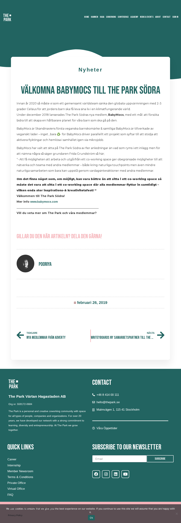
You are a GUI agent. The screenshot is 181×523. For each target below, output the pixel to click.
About (158, 16)
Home (86, 16)
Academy (134, 16)
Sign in (175, 16)
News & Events (146, 16)
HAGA (102, 16)
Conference (123, 16)
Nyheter (90, 70)
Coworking (111, 16)
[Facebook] (96, 474)
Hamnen (94, 16)
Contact (167, 16)
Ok (91, 517)
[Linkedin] (115, 474)
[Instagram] (106, 474)
